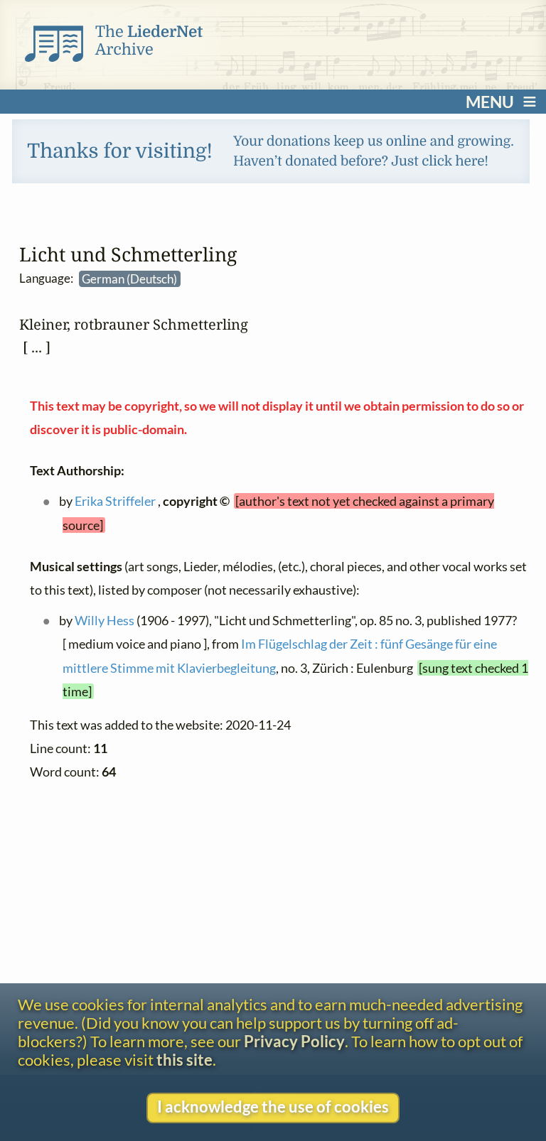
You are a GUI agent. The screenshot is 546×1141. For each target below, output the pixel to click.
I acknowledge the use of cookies (273, 1107)
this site (184, 1060)
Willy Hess (104, 620)
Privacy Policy (294, 1041)
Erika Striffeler (114, 501)
